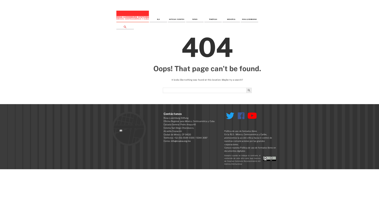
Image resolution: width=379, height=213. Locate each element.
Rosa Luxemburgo (249, 19)
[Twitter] (230, 116)
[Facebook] (241, 115)
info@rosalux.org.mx (181, 141)
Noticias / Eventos (176, 19)
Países (194, 19)
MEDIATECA (231, 19)
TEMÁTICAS (213, 19)
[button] (125, 25)
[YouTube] (252, 117)
